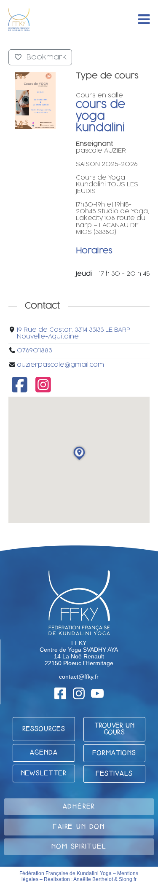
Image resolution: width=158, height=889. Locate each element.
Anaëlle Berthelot (93, 879)
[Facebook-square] (60, 693)
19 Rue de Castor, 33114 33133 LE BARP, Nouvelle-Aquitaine (74, 333)
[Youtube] (97, 693)
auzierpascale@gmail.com (60, 365)
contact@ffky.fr (79, 676)
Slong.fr (128, 879)
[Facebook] (19, 389)
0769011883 (34, 350)
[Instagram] (43, 389)
